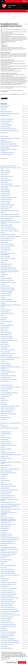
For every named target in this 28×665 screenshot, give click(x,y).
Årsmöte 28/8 (3, 319)
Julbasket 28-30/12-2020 (5, 522)
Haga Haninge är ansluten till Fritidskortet (9, 165)
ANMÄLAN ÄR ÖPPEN (5, 115)
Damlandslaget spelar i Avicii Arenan (8, 452)
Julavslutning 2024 (4, 274)
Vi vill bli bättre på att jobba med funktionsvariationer (11, 454)
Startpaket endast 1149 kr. (6, 417)
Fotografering (3, 297)
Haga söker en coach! (5, 586)
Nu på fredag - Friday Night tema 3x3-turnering (10, 130)
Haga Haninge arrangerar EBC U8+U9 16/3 (9, 582)
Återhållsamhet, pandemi (5, 511)
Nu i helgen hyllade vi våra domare (7, 152)
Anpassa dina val (5, 659)
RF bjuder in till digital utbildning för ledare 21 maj (10, 357)
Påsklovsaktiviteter (4, 242)
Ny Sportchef (3, 398)
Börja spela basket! (4, 530)
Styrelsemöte (3, 515)
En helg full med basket (5, 346)
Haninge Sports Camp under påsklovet (8, 375)
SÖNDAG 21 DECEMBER (5, 170)
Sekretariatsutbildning (5, 105)
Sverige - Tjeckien (4, 132)
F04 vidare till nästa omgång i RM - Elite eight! (9, 597)
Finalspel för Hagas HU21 (6, 441)
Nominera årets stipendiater (6, 365)
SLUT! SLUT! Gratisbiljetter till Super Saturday (9, 392)
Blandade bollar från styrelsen (6, 121)
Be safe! (2, 482)
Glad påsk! (3, 576)
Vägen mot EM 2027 (4, 187)
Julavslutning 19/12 (4, 174)
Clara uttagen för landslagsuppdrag (8, 638)
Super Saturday (4, 404)
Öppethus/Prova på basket (6, 334)
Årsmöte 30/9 (3, 532)
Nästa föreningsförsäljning (6, 266)
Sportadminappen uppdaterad (7, 321)
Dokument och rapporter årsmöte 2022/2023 (9, 489)
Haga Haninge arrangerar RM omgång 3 (8, 601)
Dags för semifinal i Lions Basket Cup (8, 349)
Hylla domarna (3, 158)
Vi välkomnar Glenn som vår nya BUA (8, 633)
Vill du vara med (4, 317)
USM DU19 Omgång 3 (5, 381)
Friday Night (3, 303)
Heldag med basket (4, 342)
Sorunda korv (3, 361)
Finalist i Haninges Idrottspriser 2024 (8, 245)
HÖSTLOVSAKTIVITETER (5, 191)
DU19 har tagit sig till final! (6, 351)
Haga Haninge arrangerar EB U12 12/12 (8, 502)
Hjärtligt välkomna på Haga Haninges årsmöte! (10, 210)
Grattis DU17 (3, 447)
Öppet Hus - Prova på (5, 330)
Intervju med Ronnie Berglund (6, 124)
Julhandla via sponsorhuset (6, 458)
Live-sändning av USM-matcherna (7, 590)
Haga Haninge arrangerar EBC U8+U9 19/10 (9, 552)
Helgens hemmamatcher (5, 620)
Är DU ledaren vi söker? (5, 493)
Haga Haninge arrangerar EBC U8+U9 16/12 (9, 609)
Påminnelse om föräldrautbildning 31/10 (8, 472)
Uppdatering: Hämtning (5, 286)
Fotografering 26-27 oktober (6, 484)
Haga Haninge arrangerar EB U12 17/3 (8, 592)
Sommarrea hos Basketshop (6, 559)
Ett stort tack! (3, 460)
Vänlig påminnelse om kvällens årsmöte (8, 486)
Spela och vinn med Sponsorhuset (7, 607)
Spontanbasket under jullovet (6, 605)
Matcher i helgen (4, 567)
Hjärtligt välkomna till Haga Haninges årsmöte (9, 113)
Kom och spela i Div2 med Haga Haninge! (9, 588)
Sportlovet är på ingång (5, 256)
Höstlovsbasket (4, 415)
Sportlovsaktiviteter (4, 390)
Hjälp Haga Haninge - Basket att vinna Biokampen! (10, 185)
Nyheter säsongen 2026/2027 (6, 111)
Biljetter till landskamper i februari (7, 280)
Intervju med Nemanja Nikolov (6, 154)
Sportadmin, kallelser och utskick (7, 313)
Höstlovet (2, 308)
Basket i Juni (3, 212)
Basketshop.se (3, 140)
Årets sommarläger (4, 373)
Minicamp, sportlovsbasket (6, 448)
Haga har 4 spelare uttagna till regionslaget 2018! (10, 642)
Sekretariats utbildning (5, 488)
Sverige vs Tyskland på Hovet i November (9, 301)
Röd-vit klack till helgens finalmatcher (8, 573)
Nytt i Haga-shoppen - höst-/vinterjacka (8, 626)
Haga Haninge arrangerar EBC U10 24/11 (8, 547)
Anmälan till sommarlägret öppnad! (7, 571)
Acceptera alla (22, 662)
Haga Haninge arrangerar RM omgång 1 (8, 554)
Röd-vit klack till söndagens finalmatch (8, 565)
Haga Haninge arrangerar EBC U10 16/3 (8, 584)
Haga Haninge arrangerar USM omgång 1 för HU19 (10, 509)
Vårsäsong (3, 262)
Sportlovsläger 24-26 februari (6, 264)
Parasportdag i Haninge (5, 247)
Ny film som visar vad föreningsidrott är (8, 228)
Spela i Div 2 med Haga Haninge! (7, 569)
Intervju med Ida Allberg (5, 172)
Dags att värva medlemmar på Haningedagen (9, 428)
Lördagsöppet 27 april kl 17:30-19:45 (8, 353)
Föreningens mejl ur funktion (6, 491)
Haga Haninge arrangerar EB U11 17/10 (8, 524)
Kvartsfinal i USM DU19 (5, 363)
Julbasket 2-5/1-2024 (5, 400)
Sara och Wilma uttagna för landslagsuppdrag (10, 640)
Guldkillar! (2, 563)
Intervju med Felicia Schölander (7, 184)
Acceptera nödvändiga (11, 662)
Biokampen (3, 232)
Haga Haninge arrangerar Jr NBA (7, 603)
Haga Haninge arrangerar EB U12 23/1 (8, 497)
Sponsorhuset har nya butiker (6, 332)
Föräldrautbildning (4, 474)
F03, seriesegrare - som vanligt (7, 644)
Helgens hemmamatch (5, 578)
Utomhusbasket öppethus (6, 433)
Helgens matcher (4, 561)
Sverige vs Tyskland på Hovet (6, 309)
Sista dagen (3, 450)
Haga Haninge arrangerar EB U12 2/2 (8, 595)
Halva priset (3, 109)
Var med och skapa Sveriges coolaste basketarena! (11, 138)
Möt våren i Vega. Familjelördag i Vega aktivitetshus (11, 236)
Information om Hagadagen (6, 437)
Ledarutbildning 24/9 (5, 426)
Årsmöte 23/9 (3, 557)
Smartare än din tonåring (5, 203)
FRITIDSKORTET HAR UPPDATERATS (8, 205)
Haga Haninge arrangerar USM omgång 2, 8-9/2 (10, 537)
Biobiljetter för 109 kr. (5, 456)
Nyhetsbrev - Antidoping (5, 126)
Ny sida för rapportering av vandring (8, 238)
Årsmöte (2, 323)
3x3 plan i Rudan (4, 328)
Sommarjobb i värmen (5, 327)
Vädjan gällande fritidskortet (6, 199)
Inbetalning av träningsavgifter (6, 411)
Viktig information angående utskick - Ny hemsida (10, 387)
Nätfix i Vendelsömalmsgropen (7, 325)
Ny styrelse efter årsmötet (6, 526)
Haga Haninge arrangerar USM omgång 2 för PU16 (10, 504)
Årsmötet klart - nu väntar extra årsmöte (8, 632)
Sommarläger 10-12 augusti (6, 534)
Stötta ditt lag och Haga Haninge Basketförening (10, 145)
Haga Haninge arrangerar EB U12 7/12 (8, 543)
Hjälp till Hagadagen (4, 344)
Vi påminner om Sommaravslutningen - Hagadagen (10, 216)
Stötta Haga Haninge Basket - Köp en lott (9, 197)
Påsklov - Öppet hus (4, 136)
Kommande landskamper (5, 201)
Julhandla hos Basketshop (6, 465)
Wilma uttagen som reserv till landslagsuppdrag (10, 611)
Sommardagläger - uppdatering (7, 338)
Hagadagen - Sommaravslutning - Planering (9, 340)
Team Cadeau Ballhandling (6, 249)
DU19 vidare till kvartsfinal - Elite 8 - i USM (9, 379)
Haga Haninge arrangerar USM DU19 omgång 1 (10, 406)
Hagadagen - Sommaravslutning (7, 119)
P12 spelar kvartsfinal (5, 123)
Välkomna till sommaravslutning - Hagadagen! (10, 230)
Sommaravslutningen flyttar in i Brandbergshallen (10, 214)
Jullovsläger (3, 284)
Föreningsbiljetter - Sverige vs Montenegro (9, 269)
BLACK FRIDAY (3, 545)
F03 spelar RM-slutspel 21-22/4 (7, 648)
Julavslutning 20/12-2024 (5, 295)
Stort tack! (3, 435)
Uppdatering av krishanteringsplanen (8, 289)
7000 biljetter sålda (4, 182)
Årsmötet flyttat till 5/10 (5, 528)
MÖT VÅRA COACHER (5, 147)
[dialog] (14, 657)
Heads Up (2, 315)
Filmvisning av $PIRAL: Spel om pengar (8, 128)
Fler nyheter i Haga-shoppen (6, 618)
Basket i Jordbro (4, 251)
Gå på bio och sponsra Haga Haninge (8, 408)
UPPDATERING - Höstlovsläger (6, 291)
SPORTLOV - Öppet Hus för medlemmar (8, 258)
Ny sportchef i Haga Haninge (6, 470)
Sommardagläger (4, 348)
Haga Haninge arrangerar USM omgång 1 (9, 413)
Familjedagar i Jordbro (5, 369)
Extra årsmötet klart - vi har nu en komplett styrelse (10, 614)
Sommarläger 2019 (4, 580)
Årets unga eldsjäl (4, 630)
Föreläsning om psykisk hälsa (6, 388)
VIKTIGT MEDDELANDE (5, 195)
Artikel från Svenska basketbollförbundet (9, 143)
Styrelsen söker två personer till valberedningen (10, 469)
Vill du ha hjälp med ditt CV (6, 377)
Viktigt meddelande (4, 260)
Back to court (3, 402)
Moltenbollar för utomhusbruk (6, 535)
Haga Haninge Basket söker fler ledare (8, 267)
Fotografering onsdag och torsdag (7, 409)
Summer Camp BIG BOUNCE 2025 (7, 244)
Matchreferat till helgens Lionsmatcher (8, 234)
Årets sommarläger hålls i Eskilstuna (8, 359)
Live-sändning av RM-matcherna (7, 599)
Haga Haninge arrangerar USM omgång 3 (9, 594)
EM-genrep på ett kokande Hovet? (7, 220)
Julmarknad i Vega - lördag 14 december (8, 282)
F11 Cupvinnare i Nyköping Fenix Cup (8, 371)
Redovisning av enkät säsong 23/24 (8, 287)
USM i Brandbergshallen (5, 189)
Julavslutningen (4, 467)
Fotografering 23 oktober (5, 193)
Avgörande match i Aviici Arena (7, 176)
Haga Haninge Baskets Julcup (6, 218)
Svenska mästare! (4, 646)
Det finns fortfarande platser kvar (7, 226)
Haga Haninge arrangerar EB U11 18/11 (8, 613)
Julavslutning (3, 476)
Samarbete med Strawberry (6, 431)
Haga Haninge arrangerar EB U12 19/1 (8, 541)
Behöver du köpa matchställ (6, 443)
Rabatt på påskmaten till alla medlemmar (9, 445)
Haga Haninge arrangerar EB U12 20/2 (8, 495)
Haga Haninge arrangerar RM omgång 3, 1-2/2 (9, 539)
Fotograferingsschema (5, 480)
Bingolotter (3, 276)
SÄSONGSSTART (4, 107)
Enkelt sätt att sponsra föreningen (7, 517)
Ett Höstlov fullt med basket (6, 293)
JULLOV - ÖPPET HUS (5, 178)
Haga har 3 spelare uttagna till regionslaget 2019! (10, 574)
